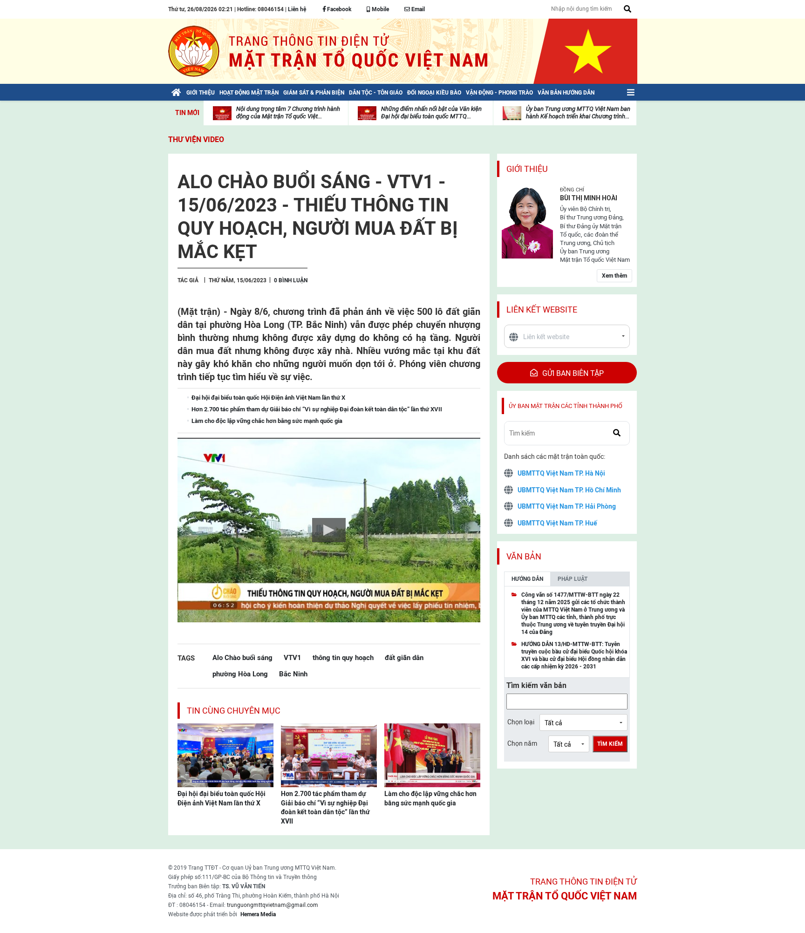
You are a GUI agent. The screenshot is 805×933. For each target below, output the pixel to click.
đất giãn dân (404, 657)
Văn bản (523, 556)
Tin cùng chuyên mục (233, 710)
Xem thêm (614, 275)
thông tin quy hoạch (343, 657)
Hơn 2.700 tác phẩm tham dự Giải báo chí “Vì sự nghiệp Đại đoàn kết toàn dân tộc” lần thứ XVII (325, 807)
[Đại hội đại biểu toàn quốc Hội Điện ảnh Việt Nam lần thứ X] (225, 754)
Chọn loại (520, 722)
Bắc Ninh (293, 674)
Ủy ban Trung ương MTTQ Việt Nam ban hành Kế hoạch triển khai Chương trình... (578, 112)
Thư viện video (196, 139)
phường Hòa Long (240, 674)
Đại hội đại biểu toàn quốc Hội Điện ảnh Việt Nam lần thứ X (221, 798)
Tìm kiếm (610, 744)
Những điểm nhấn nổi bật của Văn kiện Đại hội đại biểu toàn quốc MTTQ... (431, 112)
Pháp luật (572, 579)
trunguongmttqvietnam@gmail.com (272, 905)
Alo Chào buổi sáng (242, 657)
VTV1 (292, 657)
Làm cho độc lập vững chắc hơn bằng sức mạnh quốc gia (430, 798)
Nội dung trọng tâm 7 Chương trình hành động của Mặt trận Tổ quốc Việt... (288, 112)
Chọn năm (522, 743)
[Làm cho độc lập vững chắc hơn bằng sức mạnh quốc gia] (432, 754)
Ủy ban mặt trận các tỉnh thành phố (565, 405)
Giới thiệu (527, 169)
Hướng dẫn (527, 579)
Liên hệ (297, 9)
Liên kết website (541, 309)
